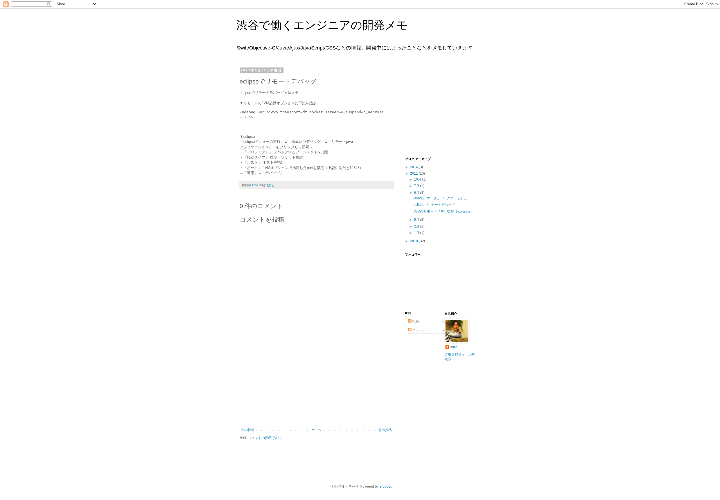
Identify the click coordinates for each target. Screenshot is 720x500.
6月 (417, 193)
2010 (414, 241)
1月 (417, 233)
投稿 (415, 321)
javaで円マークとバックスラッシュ (440, 198)
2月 (417, 226)
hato (453, 347)
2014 (414, 167)
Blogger (385, 486)
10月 (418, 179)
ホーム (316, 430)
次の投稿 (248, 430)
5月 (417, 220)
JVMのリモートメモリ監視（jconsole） (443, 211)
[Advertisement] (316, 386)
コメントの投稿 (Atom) (265, 438)
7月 (417, 186)
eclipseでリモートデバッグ (434, 205)
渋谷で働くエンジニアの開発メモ (322, 25)
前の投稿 (385, 430)
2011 (414, 173)
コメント (418, 330)
